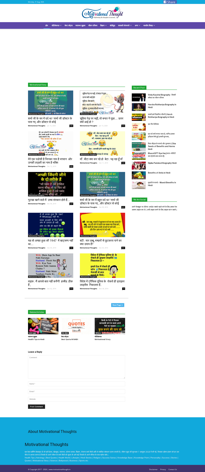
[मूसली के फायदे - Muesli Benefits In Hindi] (139, 185)
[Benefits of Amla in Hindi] (139, 175)
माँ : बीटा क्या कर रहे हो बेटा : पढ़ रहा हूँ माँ (101, 159)
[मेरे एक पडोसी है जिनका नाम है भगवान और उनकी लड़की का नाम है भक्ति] (50, 143)
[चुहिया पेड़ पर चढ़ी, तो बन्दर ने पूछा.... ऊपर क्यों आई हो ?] (102, 103)
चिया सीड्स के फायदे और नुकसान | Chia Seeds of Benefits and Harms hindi (162, 146)
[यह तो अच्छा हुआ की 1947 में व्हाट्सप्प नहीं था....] (50, 225)
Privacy (163, 469)
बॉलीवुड (112, 25)
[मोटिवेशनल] (110, 326)
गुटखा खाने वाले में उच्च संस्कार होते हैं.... (49, 200)
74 (124, 289)
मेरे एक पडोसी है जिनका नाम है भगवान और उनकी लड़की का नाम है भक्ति (50, 160)
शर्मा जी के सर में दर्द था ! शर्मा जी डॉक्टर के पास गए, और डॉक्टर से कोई (50, 120)
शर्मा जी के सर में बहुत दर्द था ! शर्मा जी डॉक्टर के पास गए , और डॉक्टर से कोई (100, 201)
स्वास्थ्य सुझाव (80, 25)
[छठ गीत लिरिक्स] (139, 127)
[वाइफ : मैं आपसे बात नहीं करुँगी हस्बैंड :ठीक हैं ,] (50, 265)
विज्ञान (102, 25)
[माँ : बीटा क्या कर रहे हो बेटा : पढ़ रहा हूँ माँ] (102, 143)
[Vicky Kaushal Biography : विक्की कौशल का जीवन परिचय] (139, 97)
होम (46, 25)
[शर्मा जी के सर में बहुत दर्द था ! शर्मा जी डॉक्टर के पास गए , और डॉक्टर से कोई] (102, 184)
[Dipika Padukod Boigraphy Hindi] (139, 166)
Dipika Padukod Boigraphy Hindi (162, 163)
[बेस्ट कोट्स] (76, 326)
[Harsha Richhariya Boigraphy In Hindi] (139, 107)
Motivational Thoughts (36, 126)
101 (71, 248)
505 (71, 166)
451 (123, 248)
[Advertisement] (102, 49)
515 (123, 126)
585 (71, 126)
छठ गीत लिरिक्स (153, 124)
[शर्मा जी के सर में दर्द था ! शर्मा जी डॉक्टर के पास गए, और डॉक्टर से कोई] (50, 103)
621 (123, 207)
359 (123, 163)
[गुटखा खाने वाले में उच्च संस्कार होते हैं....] (50, 184)
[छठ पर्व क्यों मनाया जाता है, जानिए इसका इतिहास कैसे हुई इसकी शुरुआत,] (139, 136)
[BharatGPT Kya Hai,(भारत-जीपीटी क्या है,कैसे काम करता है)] (139, 156)
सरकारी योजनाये (124, 25)
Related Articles (37, 312)
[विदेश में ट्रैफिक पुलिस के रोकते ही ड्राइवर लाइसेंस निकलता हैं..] (102, 265)
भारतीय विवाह (148, 25)
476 (71, 289)
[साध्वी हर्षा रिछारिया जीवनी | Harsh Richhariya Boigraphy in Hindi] (139, 117)
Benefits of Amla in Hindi (159, 173)
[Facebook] (170, 2)
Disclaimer (153, 469)
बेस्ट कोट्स (69, 25)
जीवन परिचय (92, 25)
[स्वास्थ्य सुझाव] (43, 326)
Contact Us (172, 469)
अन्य (136, 25)
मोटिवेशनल (56, 25)
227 (71, 204)
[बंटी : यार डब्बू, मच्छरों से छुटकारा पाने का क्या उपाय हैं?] (102, 225)
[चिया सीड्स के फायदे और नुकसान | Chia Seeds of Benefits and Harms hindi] (139, 146)
